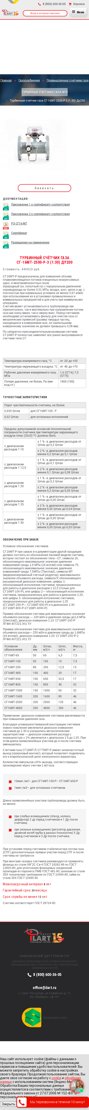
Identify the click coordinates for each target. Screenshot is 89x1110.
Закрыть (8, 1104)
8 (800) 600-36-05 (47, 974)
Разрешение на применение (30, 242)
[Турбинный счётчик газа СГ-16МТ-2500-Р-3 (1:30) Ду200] (33, 146)
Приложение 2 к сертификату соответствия (40, 214)
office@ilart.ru (44, 987)
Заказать (44, 188)
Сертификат (19, 233)
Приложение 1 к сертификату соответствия (40, 204)
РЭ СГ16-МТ (19, 223)
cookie (56, 1078)
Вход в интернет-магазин (45, 13)
